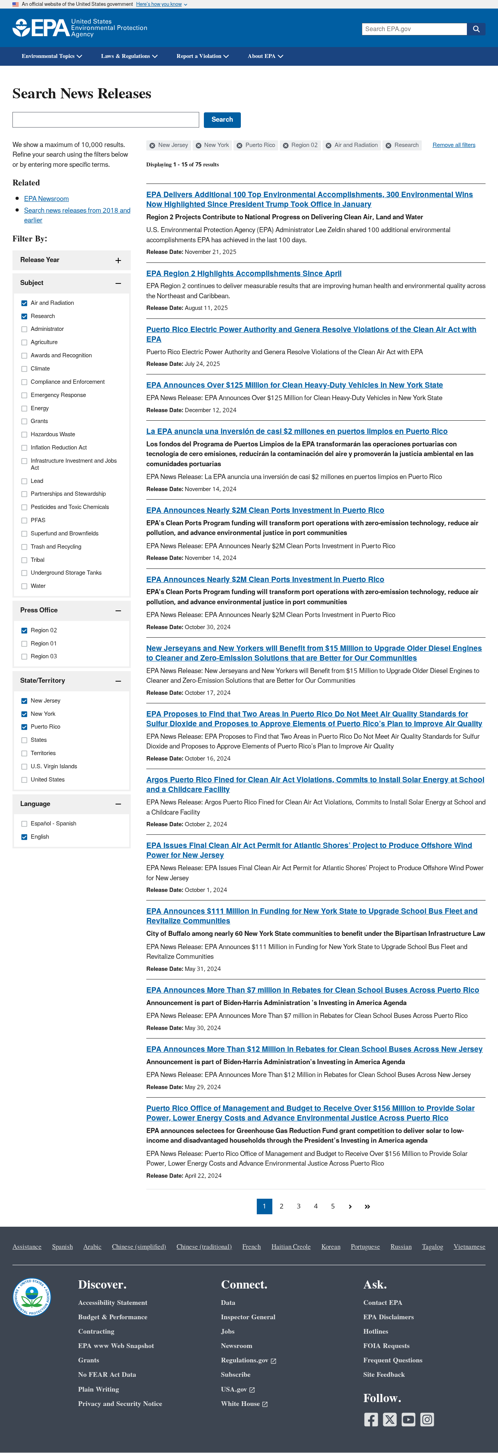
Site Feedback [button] (384, 1375)
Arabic (92, 1247)
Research (406, 145)
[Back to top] (476, 1431)
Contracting (96, 1331)
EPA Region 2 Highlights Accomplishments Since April (244, 274)
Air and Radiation (355, 145)
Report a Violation (199, 56)
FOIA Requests (386, 1346)
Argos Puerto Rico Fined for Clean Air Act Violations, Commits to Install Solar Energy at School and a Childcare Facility (315, 784)
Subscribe (236, 1375)
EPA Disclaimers (388, 1317)
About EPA (262, 56)
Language (35, 804)
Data (228, 1303)
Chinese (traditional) (204, 1247)
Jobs (228, 1331)
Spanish (62, 1247)
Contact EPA (383, 1303)
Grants (88, 1360)
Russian (401, 1247)
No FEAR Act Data (107, 1375)
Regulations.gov (244, 1360)
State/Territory (42, 681)
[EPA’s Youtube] (408, 1419)
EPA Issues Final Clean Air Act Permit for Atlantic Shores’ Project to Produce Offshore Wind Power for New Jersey (309, 850)
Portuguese (365, 1247)
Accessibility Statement (112, 1303)
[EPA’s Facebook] (371, 1419)
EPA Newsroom (46, 199)
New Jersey (172, 145)
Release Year (40, 260)
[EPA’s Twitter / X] (390, 1419)
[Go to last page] (367, 1206)
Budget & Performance (112, 1317)
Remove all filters (454, 145)
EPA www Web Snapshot (116, 1346)
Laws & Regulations (125, 56)
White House (240, 1404)
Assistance (27, 1247)
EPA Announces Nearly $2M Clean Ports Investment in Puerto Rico (265, 510)
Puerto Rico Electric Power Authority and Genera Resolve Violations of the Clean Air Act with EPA (311, 334)
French (251, 1247)
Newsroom (237, 1346)
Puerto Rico (259, 145)
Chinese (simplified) (139, 1247)
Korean (330, 1247)
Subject (32, 283)
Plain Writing (98, 1389)
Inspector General (248, 1317)
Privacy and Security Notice (120, 1404)
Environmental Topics (48, 56)
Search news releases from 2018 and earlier (77, 215)
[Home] (80, 27)
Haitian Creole (291, 1247)
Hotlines (375, 1331)
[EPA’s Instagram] (427, 1419)
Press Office (39, 610)
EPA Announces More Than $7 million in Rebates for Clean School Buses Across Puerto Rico (312, 990)
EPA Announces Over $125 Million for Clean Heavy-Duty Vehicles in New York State (294, 385)
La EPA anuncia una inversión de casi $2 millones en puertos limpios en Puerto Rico (297, 431)
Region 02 (304, 145)
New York (216, 145)
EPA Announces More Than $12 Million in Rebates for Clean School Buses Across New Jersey (314, 1049)
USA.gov (234, 1389)
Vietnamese (470, 1247)
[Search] (476, 29)
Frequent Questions (393, 1360)
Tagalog (432, 1247)
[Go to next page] (350, 1206)
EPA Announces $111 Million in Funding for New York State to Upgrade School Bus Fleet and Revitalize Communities (312, 916)
